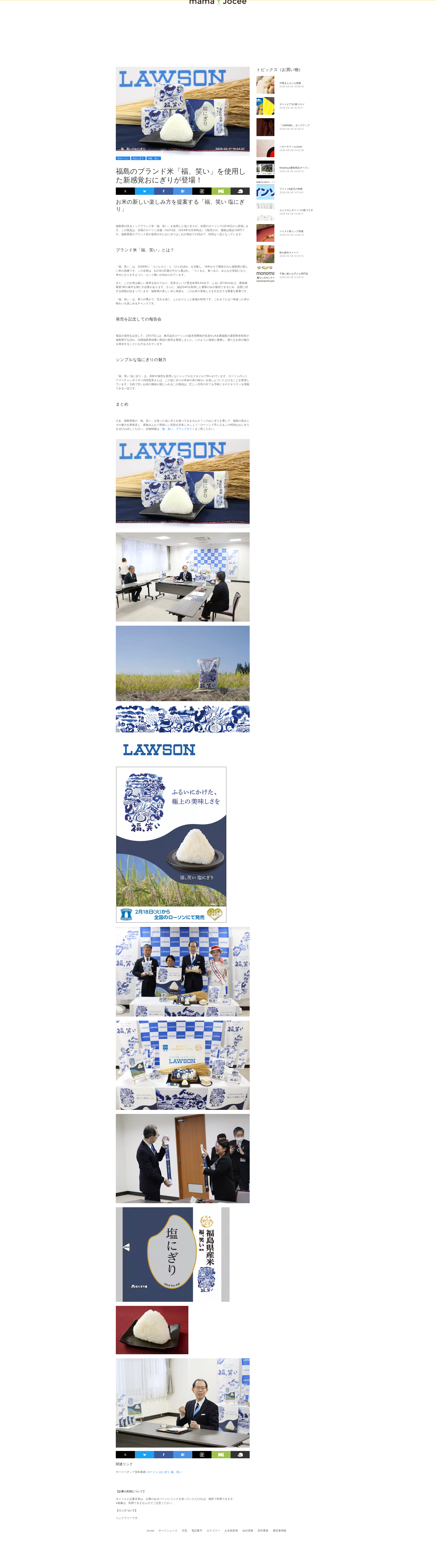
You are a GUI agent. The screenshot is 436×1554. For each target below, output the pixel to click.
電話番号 (196, 1530)
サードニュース (167, 1530)
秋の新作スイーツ (289, 252)
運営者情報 (279, 1530)
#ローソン (123, 158)
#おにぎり (138, 158)
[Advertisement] (218, 27)
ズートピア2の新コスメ (292, 104)
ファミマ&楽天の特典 (290, 188)
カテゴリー (213, 1530)
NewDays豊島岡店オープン (294, 167)
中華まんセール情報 (290, 83)
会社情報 (247, 1530)
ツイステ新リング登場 (291, 231)
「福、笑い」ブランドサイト (177, 429)
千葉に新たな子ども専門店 (293, 273)
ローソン (152, 1472)
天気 (184, 1530)
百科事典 (263, 1530)
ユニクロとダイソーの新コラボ (296, 210)
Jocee (150, 1530)
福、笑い (176, 1472)
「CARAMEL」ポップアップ (294, 125)
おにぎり (164, 1472)
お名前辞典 (231, 1530)
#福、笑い (153, 158)
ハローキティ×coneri (290, 146)
